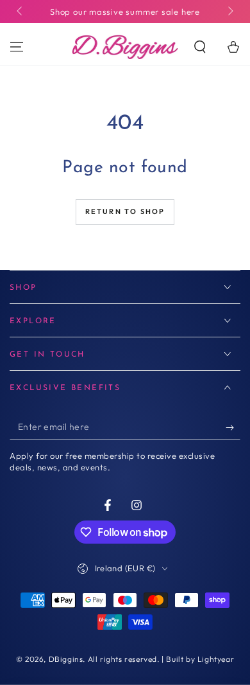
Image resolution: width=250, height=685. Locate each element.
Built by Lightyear (200, 659)
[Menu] (16, 47)
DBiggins (66, 659)
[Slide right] (229, 11)
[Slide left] (20, 11)
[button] (200, 47)
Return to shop (125, 211)
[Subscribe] (233, 427)
